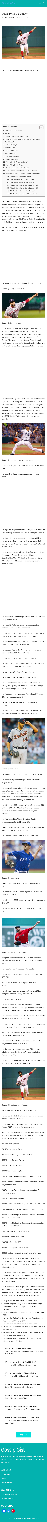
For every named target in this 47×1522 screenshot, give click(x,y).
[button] (44, 3)
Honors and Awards (13, 159)
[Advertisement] (23, 98)
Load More (24, 1435)
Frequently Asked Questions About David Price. (23, 174)
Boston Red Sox (10, 153)
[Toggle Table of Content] (40, 127)
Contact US (7, 1482)
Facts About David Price (13, 130)
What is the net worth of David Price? (23, 194)
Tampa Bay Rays (11, 145)
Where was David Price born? (20, 176)
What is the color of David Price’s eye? (24, 185)
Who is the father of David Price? (22, 179)
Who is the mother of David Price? (22, 182)
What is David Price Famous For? (17, 136)
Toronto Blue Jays (11, 150)
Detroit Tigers (10, 148)
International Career (12, 156)
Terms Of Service (9, 1494)
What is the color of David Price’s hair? (24, 188)
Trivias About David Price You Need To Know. (22, 171)
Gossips (7, 133)
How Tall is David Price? (14, 165)
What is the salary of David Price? (22, 191)
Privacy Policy (8, 1498)
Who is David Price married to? (17, 162)
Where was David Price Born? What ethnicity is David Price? (22, 140)
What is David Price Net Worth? (17, 168)
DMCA (5, 1478)
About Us (6, 1474)
